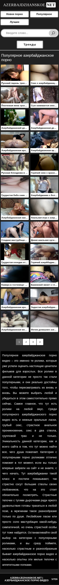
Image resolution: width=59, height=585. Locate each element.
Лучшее (14, 22)
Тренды (30, 44)
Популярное (44, 14)
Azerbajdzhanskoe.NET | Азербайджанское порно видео (27, 579)
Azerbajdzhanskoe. (29, 5)
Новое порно (14, 14)
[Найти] (53, 33)
